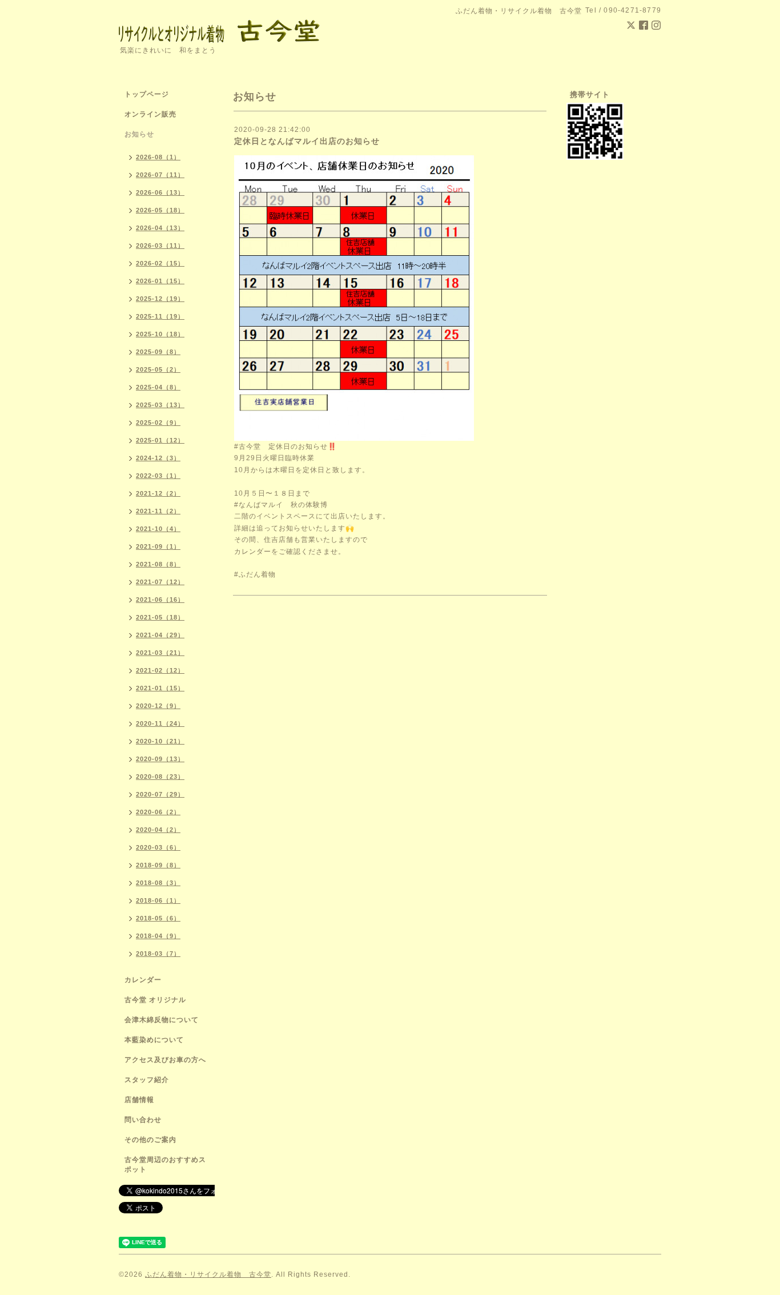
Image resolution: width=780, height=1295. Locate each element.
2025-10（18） (160, 334)
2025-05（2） (158, 369)
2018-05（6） (158, 918)
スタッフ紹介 (146, 1080)
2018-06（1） (158, 900)
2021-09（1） (158, 546)
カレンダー (143, 980)
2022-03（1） (158, 475)
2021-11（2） (158, 511)
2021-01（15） (160, 688)
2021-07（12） (160, 581)
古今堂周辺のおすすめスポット (165, 1164)
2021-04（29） (160, 635)
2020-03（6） (158, 847)
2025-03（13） (160, 404)
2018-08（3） (158, 882)
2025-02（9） (158, 422)
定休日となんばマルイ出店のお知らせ (307, 141)
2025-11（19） (160, 316)
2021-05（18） (160, 617)
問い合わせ (143, 1120)
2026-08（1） (158, 157)
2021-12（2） (158, 493)
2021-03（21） (160, 652)
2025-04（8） (158, 387)
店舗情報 (139, 1100)
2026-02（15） (160, 263)
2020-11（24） (160, 723)
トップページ (146, 94)
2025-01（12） (160, 440)
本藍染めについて (154, 1040)
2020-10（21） (160, 741)
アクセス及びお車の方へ (165, 1060)
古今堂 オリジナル (155, 1000)
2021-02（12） (160, 670)
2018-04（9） (158, 935)
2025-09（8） (158, 351)
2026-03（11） (160, 245)
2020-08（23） (160, 776)
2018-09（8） (158, 865)
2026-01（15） (160, 281)
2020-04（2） (158, 829)
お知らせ (139, 134)
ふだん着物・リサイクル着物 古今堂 (208, 1274)
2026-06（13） (160, 192)
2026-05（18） (160, 210)
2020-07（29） (160, 794)
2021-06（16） (160, 599)
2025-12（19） (160, 298)
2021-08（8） (158, 564)
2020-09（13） (160, 758)
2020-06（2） (158, 812)
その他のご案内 (150, 1140)
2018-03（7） (158, 953)
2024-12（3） (158, 458)
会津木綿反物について (161, 1020)
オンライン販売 (150, 114)
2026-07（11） (160, 174)
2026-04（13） (160, 227)
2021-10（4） (158, 528)
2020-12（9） (158, 705)
